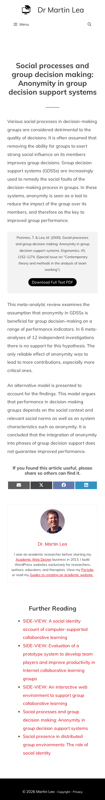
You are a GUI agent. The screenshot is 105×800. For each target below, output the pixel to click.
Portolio (87, 570)
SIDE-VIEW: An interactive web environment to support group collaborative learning (55, 695)
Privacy (78, 792)
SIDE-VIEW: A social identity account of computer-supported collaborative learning (55, 629)
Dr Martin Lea (61, 9)
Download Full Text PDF (52, 282)
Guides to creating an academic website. (61, 575)
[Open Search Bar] (89, 24)
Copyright (63, 792)
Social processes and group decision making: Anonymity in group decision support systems (55, 720)
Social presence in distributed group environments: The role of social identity (55, 745)
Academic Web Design (33, 559)
